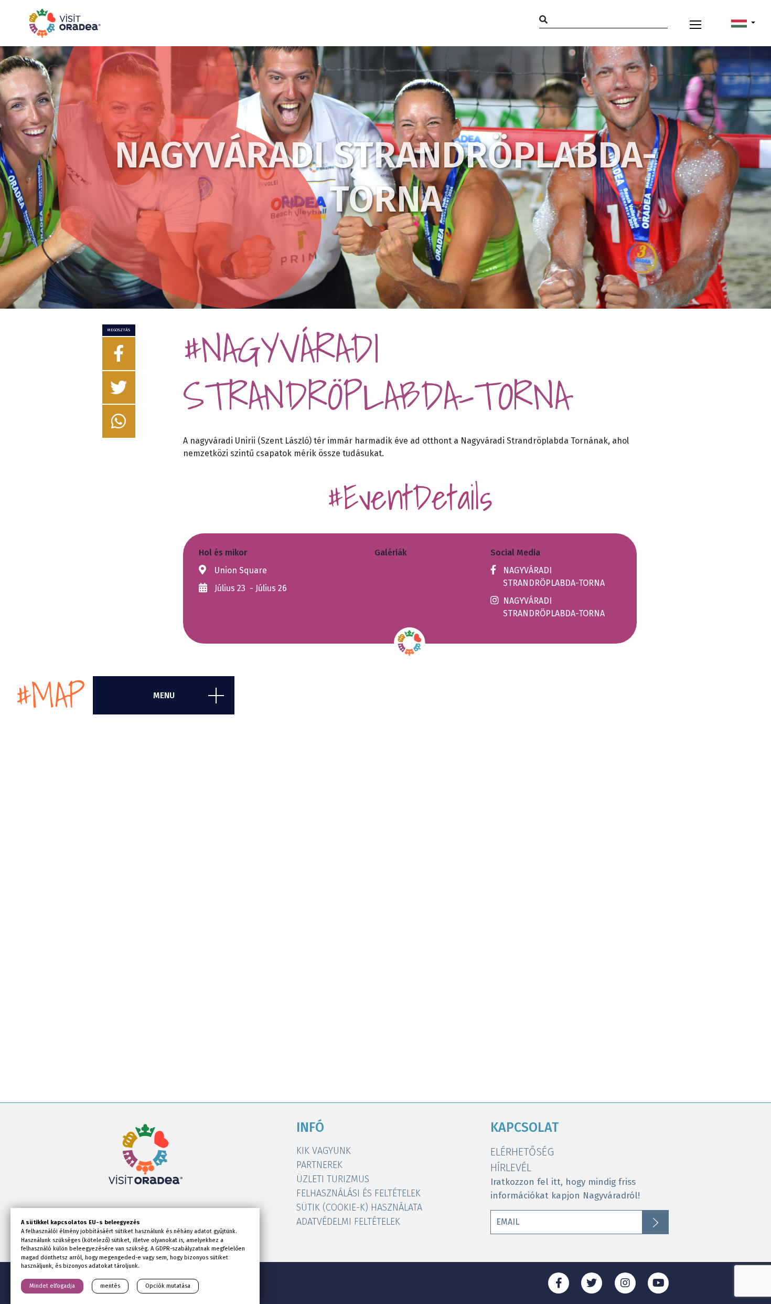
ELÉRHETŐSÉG (522, 1151)
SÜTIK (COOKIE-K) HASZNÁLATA (359, 1207)
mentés (110, 1285)
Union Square (241, 570)
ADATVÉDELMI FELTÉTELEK (348, 1221)
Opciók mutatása (167, 1285)
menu (164, 695)
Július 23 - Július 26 (251, 588)
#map (50, 695)
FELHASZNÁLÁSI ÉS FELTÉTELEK (358, 1193)
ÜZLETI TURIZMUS (332, 1179)
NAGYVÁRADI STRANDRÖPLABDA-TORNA (554, 576)
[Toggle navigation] (695, 23)
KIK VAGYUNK (323, 1150)
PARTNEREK (319, 1165)
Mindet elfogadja (52, 1285)
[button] (743, 23)
